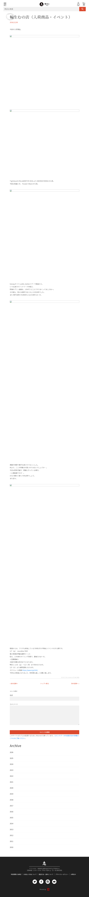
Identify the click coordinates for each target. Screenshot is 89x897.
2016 (11, 811)
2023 (11, 770)
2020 (11, 788)
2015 (11, 817)
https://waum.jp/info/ (30, 670)
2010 (11, 847)
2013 (11, 829)
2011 (11, 841)
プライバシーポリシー (61, 874)
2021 (11, 782)
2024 (11, 764)
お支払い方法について (30, 874)
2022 (11, 776)
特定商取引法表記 (16, 874)
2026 (11, 752)
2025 (11, 758)
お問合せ (73, 874)
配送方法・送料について (46, 874)
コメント (14, 704)
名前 (11, 695)
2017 (11, 805)
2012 (11, 835)
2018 (11, 800)
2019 (11, 794)
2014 (11, 823)
